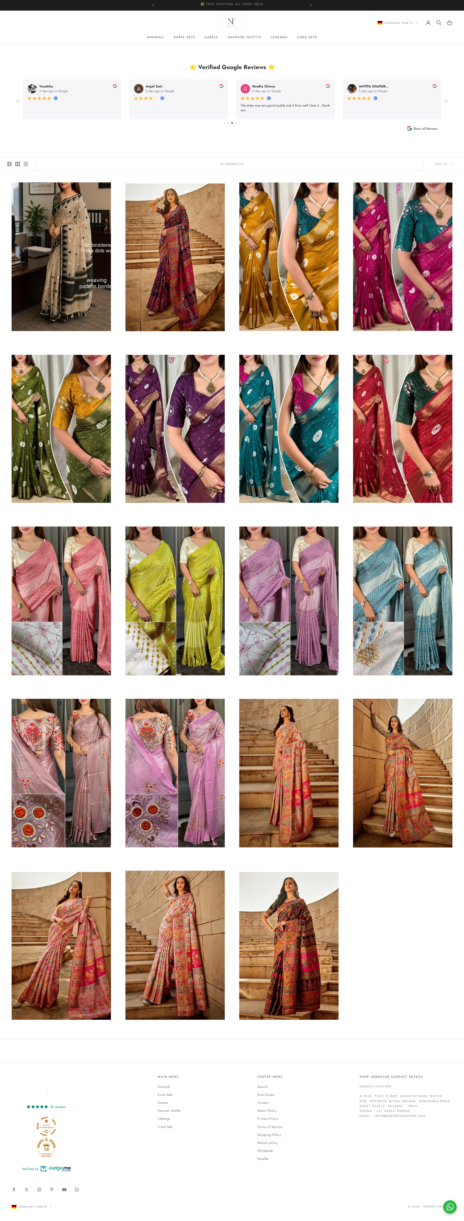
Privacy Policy (267, 1118)
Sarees (211, 37)
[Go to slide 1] (229, 123)
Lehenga (279, 37)
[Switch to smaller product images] (17, 164)
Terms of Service (269, 1126)
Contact (263, 1102)
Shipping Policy (269, 1134)
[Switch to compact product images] (26, 164)
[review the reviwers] (115, 86)
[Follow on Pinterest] (51, 1189)
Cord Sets (307, 37)
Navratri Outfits (244, 37)
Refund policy (267, 1142)
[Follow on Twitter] (26, 1189)
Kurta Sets (184, 37)
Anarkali (155, 37)
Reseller (263, 1158)
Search (262, 1086)
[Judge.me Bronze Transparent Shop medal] (46, 1126)
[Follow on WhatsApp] (76, 1189)
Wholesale (265, 1150)
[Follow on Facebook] (14, 1189)
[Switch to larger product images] (9, 164)
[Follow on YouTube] (64, 1189)
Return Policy (267, 1110)
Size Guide (265, 1094)
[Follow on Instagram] (39, 1189)
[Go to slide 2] (232, 122)
